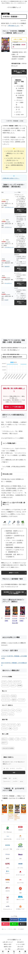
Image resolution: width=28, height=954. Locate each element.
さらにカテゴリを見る (8, 748)
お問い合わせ (20, 949)
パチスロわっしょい (13, 25)
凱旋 (10, 728)
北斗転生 (11, 739)
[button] (22, 924)
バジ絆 (17, 739)
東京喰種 (19, 685)
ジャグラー (15, 781)
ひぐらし (11, 714)
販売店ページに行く (20, 210)
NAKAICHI (7, 266)
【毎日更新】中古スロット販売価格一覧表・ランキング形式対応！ (14, 592)
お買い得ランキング (8, 942)
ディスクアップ (5, 710)
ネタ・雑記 (7, 949)
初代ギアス (4, 742)
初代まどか (4, 739)
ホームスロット (8, 283)
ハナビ (12, 710)
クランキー (4, 714)
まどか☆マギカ (5, 696)
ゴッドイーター (5, 685)
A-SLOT (6, 300)
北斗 (19, 724)
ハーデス (23, 739)
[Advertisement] (14, 322)
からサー (13, 685)
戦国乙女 (14, 699)
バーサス (19, 710)
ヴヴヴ (10, 681)
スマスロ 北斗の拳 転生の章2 (15, 621)
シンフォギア (21, 699)
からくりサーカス (11, 724)
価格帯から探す (7, 946)
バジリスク (4, 728)
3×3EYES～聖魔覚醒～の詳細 (14, 121)
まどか (21, 781)
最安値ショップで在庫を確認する (19, 71)
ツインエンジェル (6, 699)
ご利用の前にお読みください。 (11, 178)
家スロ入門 (20, 946)
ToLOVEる (13, 696)
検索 (14, 772)
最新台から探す (7, 944)
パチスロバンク (8, 227)
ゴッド (15, 728)
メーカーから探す (20, 944)
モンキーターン (17, 681)
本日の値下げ (20, 942)
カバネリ (4, 681)
